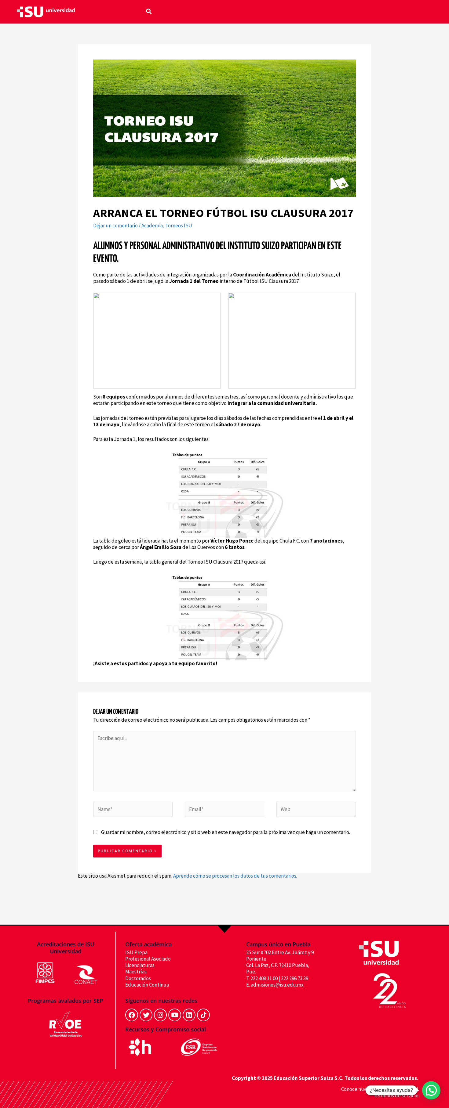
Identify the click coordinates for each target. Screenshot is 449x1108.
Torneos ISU (178, 225)
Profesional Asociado (148, 958)
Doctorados (138, 978)
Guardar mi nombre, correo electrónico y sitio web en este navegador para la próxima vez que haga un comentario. (225, 832)
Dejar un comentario (115, 225)
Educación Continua (147, 984)
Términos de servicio (396, 1095)
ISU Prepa (136, 952)
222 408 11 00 (264, 978)
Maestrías (136, 971)
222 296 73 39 (294, 978)
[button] (149, 11)
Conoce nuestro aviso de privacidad (379, 1089)
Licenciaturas (140, 965)
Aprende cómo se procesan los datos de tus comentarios (234, 875)
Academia (152, 225)
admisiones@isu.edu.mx (277, 984)
